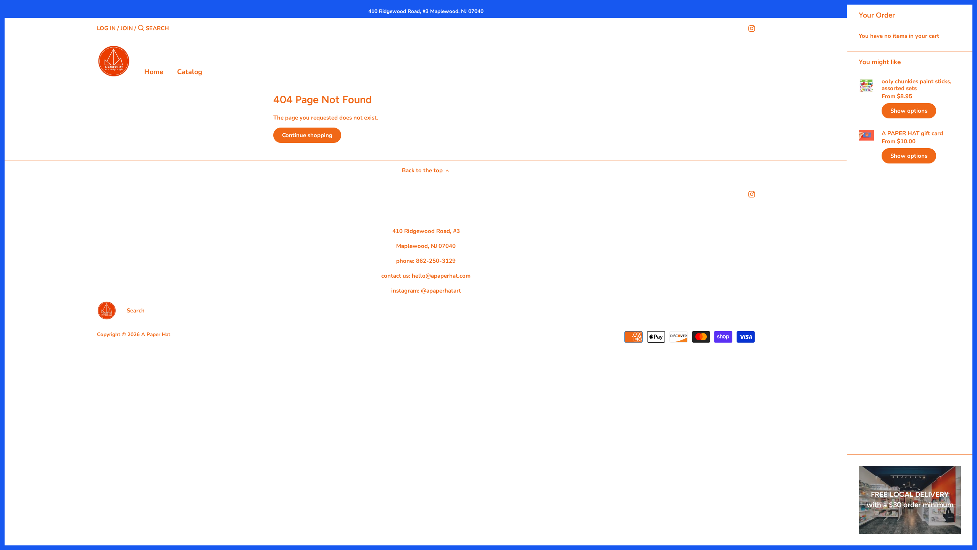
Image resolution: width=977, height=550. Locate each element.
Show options (908, 111)
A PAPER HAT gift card (912, 133)
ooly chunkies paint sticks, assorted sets (916, 85)
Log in (106, 28)
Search (136, 310)
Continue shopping (307, 135)
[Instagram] (751, 28)
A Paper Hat (155, 334)
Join (127, 28)
